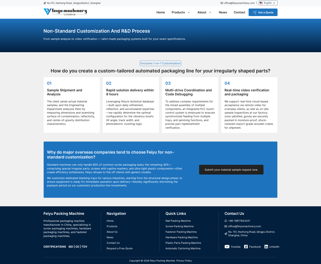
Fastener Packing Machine (181, 231)
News (223, 12)
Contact (239, 12)
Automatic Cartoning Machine (183, 248)
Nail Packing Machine (178, 220)
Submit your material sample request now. (231, 169)
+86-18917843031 (239, 220)
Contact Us (113, 242)
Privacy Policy (184, 260)
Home (160, 12)
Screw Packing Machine (180, 226)
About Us (112, 231)
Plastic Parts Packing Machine (183, 242)
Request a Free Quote (120, 248)
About (201, 12)
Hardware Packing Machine (182, 237)
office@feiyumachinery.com (239, 3)
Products (178, 12)
